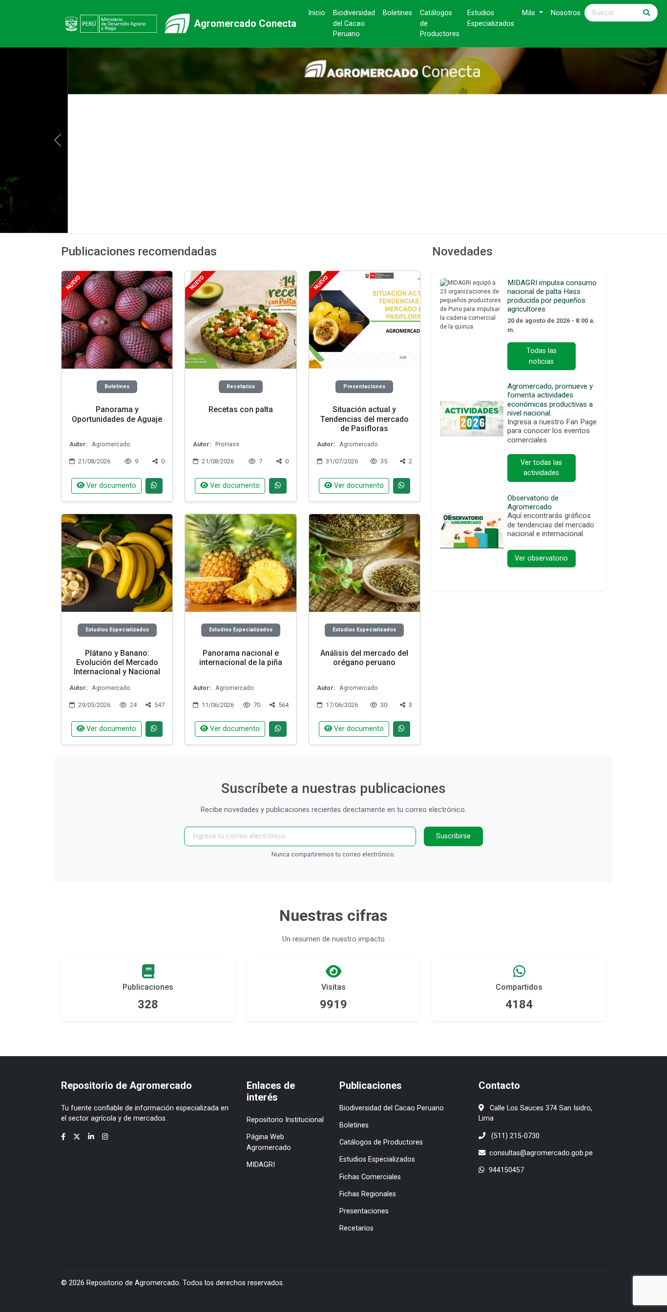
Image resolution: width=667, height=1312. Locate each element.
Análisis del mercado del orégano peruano (364, 657)
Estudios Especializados (490, 18)
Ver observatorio (541, 558)
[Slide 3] (324, 219)
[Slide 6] (377, 219)
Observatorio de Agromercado (533, 502)
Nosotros (566, 13)
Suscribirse (453, 836)
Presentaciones (364, 1211)
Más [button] (529, 13)
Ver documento (110, 485)
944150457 (506, 1170)
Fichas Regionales (367, 1194)
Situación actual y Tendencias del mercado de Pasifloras (364, 419)
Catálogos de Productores (439, 23)
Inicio (316, 13)
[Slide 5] (360, 219)
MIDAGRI (261, 1165)
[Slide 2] (307, 219)
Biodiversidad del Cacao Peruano (354, 23)
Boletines (397, 13)
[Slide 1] (289, 219)
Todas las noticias (541, 356)
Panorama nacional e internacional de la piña (240, 657)
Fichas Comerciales (370, 1177)
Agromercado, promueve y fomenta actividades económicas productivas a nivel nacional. (550, 399)
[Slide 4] (342, 219)
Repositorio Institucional (285, 1120)
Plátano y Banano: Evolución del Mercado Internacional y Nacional (117, 662)
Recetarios (356, 1228)
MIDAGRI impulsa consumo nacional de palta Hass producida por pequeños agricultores (552, 296)
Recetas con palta (240, 409)
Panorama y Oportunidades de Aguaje (117, 414)
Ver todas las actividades (541, 468)
